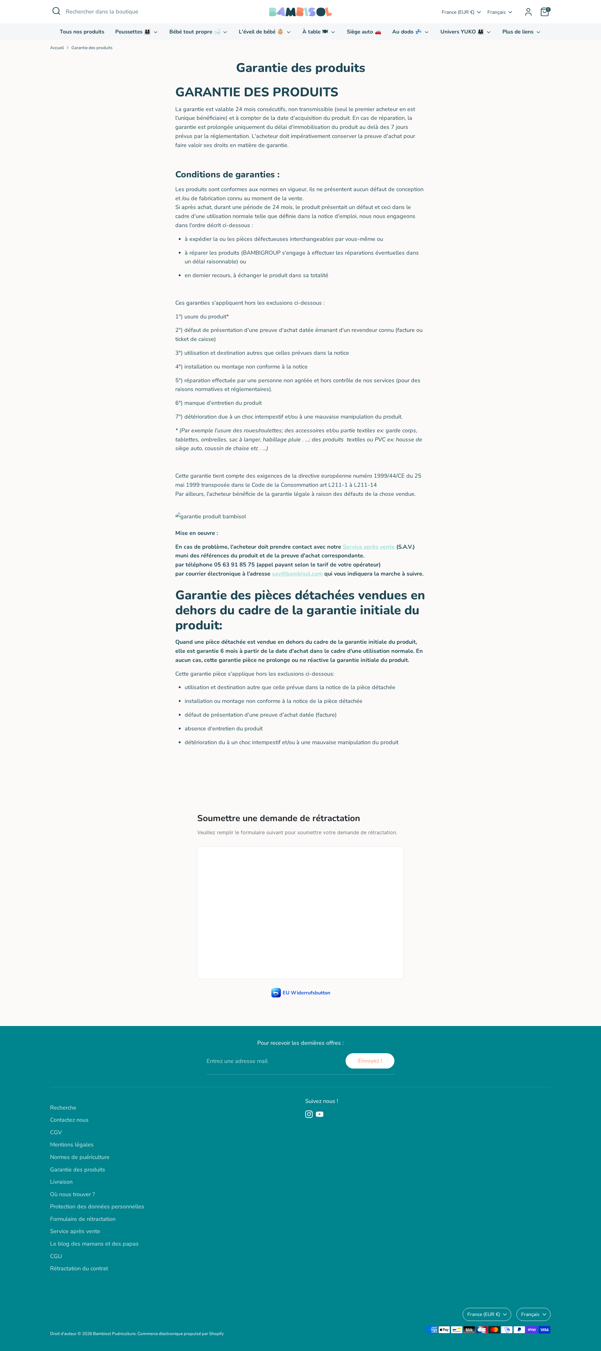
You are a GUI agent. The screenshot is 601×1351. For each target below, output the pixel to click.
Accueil (57, 48)
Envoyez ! (370, 1060)
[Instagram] (309, 1114)
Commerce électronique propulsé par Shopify (180, 1334)
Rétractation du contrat (79, 1268)
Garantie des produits (92, 48)
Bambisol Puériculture (114, 1334)
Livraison (61, 1182)
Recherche (63, 1107)
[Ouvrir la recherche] (56, 11)
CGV (56, 1132)
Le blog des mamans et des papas (94, 1243)
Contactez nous (69, 1120)
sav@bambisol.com (297, 573)
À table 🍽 (316, 31)
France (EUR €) (458, 12)
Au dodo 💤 (407, 31)
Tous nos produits (82, 31)
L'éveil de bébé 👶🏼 (262, 31)
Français (496, 12)
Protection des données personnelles (97, 1206)
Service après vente (369, 547)
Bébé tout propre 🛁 (195, 31)
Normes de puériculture (80, 1157)
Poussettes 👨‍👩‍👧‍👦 (133, 31)
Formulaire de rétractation (83, 1219)
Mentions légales (72, 1144)
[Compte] (528, 12)
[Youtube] (319, 1114)
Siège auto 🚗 (364, 31)
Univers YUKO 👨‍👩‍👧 (462, 31)
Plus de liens (518, 31)
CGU (56, 1256)
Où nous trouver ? (72, 1194)
